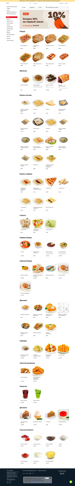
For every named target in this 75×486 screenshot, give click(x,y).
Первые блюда (10, 26)
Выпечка (8, 19)
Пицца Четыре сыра (37, 63)
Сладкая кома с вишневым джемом (37, 189)
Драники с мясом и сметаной (49, 315)
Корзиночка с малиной (37, 421)
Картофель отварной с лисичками (25, 355)
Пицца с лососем (62, 63)
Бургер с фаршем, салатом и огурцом (62, 147)
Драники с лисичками (25, 314)
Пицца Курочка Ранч (50, 45)
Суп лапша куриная (62, 251)
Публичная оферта (42, 470)
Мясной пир (35, 164)
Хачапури (48, 128)
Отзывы (8, 8)
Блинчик (47, 109)
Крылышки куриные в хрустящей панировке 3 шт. (37, 378)
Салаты (8, 24)
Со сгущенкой (23, 207)
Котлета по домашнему (25, 293)
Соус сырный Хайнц (49, 461)
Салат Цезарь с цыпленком (35, 230)
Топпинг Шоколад (49, 444)
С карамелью (48, 188)
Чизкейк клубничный (62, 421)
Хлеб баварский (36, 85)
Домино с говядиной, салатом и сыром (25, 147)
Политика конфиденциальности (30, 470)
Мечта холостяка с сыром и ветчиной (37, 147)
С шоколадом (61, 188)
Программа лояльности (12, 12)
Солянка (22, 251)
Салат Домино (23, 229)
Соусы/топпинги (10, 40)
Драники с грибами (37, 332)
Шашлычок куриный (49, 275)
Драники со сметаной (48, 333)
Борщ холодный (49, 251)
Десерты (8, 38)
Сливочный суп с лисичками (36, 252)
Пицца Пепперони (24, 63)
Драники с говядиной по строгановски (63, 315)
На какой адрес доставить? (52, 7)
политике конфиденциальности (37, 481)
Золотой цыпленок (11, 34)
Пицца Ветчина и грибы (36, 46)
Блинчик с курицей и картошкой (62, 110)
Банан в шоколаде (49, 207)
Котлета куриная (62, 275)
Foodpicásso (10, 479)
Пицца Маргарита (62, 45)
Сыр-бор (35, 109)
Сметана (60, 444)
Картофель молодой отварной (37, 355)
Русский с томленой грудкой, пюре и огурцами (49, 165)
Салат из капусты (49, 229)
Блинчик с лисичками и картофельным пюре (24, 110)
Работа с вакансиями (11, 13)
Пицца (8, 17)
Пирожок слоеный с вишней (62, 86)
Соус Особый (35, 461)
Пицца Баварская (24, 45)
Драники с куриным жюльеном (24, 333)
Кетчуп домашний (24, 461)
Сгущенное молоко (36, 444)
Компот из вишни (24, 400)
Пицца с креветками (50, 63)
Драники (8, 30)
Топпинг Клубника (24, 444)
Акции (8, 10)
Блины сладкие (10, 23)
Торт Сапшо (48, 421)
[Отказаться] (50, 478)
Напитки (8, 36)
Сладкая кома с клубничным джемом (23, 189)
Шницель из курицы (24, 275)
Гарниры (8, 32)
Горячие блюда (10, 28)
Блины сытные (10, 21)
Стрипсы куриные (24, 377)
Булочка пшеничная (24, 85)
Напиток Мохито (36, 400)
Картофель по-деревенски (49, 355)
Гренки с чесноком (49, 85)
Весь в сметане (36, 128)
